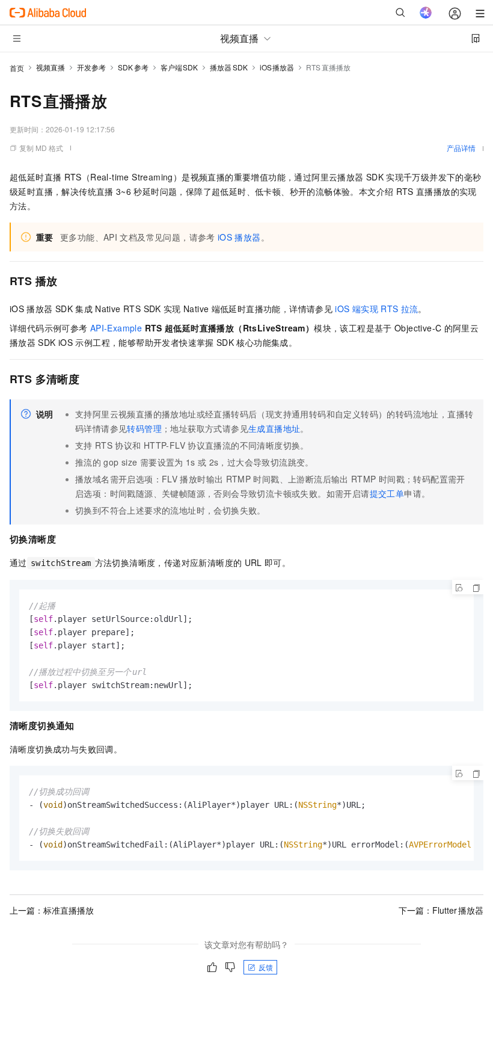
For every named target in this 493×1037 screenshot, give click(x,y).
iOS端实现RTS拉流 (376, 309)
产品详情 (461, 148)
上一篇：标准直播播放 (52, 910)
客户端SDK (179, 67)
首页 (17, 68)
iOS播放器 (277, 67)
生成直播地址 (274, 428)
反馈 (266, 967)
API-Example (116, 328)
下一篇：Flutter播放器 (441, 910)
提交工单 (387, 493)
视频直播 (50, 67)
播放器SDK (229, 67)
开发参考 (91, 67)
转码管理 (144, 428)
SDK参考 (133, 67)
